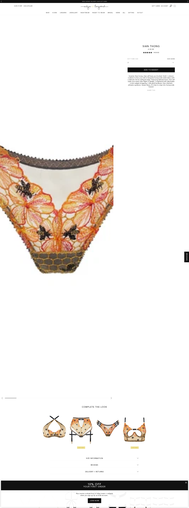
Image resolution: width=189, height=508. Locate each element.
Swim (118, 12)
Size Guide (171, 59)
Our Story (18, 6)
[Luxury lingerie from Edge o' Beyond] (94, 7)
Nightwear (85, 12)
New (47, 12)
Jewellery (73, 12)
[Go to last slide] (1, 1)
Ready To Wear (98, 12)
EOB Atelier (28, 6)
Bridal (110, 12)
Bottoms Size (133, 59)
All (124, 12)
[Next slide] (188, 1)
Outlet (140, 12)
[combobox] (171, 5)
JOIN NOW (94, 501)
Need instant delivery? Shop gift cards (94, 1)
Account (164, 6)
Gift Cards (156, 6)
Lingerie (63, 12)
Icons (54, 12)
